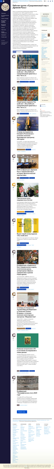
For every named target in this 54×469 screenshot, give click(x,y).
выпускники (33, 149)
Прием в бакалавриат (24, 430)
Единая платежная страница (15, 460)
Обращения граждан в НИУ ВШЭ (16, 438)
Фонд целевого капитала (15, 441)
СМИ (30, 113)
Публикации (3, 13)
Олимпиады (22, 429)
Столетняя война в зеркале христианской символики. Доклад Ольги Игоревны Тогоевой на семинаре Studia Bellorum (46, 19)
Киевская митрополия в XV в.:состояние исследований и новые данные (27, 350)
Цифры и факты (15, 425)
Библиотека (38, 425)
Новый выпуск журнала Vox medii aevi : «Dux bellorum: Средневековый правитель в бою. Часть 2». (26, 72)
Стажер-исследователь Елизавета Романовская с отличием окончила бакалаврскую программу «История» (25, 135)
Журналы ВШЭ (38, 434)
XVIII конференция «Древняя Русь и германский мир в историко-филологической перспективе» (27, 172)
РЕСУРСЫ (38, 424)
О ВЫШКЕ (14, 424)
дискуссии (19, 372)
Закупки (14, 436)
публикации (19, 83)
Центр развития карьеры (23, 440)
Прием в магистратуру (23, 434)
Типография (38, 431)
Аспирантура (22, 435)
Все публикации (45, 100)
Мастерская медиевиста (3, 25)
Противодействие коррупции (15, 443)
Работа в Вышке (15, 461)
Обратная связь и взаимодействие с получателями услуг (24, 447)
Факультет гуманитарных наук (41, 420)
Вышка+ (22, 432)
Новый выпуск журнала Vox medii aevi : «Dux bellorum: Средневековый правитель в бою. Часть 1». (26, 104)
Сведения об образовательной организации (15, 452)
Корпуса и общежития (14, 435)
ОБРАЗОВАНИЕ (23, 424)
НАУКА (29, 424)
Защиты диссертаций (31, 434)
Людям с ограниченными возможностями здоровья (15, 457)
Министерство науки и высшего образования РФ (47, 427)
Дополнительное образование (23, 438)
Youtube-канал (4, 36)
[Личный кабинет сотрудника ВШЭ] (50, 1)
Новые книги (3, 29)
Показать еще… (22, 412)
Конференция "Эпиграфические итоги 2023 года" (27, 393)
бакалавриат (23, 151)
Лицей (22, 425)
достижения (29, 213)
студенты (18, 151)
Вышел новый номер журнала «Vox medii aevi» (27, 235)
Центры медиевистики (4, 32)
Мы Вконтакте (43, 106)
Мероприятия (46, 14)
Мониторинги (30, 430)
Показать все (44, 24)
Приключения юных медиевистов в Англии (24, 199)
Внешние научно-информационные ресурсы (31, 440)
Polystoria (3, 27)
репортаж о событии (20, 179)
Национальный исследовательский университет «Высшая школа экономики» (24, 420)
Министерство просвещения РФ (46, 431)
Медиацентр (38, 433)
